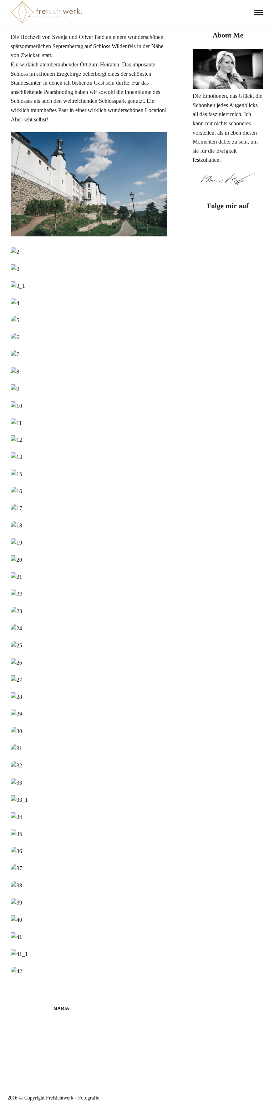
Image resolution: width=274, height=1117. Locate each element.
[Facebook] (221, 227)
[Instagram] (234, 227)
